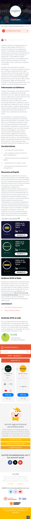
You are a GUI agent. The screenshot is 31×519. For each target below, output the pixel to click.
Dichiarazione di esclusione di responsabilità (13, 508)
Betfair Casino (23, 373)
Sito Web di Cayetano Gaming (13, 307)
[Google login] (20, 462)
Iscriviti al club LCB (15, 447)
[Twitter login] (15, 462)
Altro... (28, 218)
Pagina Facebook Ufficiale (12, 310)
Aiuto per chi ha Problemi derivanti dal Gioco (15, 510)
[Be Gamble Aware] (22, 498)
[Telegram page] (11, 492)
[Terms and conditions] (10, 498)
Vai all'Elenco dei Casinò (13, 31)
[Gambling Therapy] (15, 503)
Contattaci (20, 484)
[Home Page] (2, 26)
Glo (5, 40)
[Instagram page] (15, 492)
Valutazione (17, 356)
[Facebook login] (10, 462)
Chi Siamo (11, 484)
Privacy (27, 508)
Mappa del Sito (15, 512)
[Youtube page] (20, 492)
